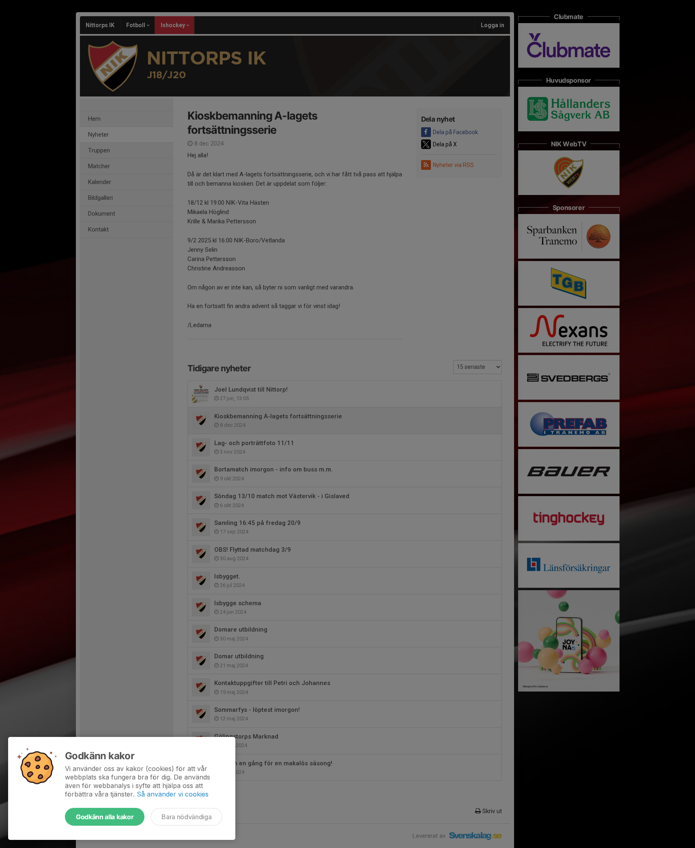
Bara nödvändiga (186, 817)
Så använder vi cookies (173, 794)
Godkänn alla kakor (104, 817)
